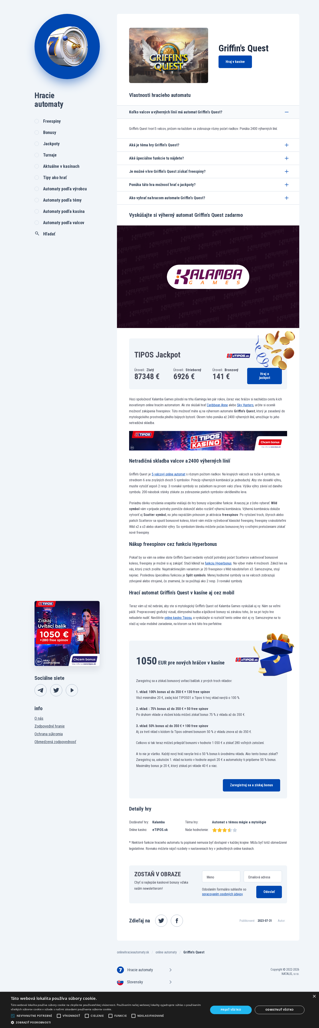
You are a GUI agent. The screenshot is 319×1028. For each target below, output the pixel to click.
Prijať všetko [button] (231, 1010)
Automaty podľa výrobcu (65, 188)
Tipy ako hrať (55, 177)
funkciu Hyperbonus (218, 563)
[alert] (159, 1010)
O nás (39, 718)
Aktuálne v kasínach (61, 166)
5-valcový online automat (168, 474)
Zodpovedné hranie (50, 726)
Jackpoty (51, 143)
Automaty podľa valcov (63, 222)
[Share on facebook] (177, 921)
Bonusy (49, 132)
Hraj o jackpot (264, 376)
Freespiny (52, 121)
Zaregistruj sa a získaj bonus (251, 785)
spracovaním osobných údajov (222, 894)
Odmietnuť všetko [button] (279, 1010)
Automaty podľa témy (62, 200)
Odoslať (269, 892)
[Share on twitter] (161, 921)
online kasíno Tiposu (178, 618)
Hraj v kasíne (235, 62)
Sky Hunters (245, 405)
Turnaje (50, 155)
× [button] (314, 996)
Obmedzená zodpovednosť (55, 741)
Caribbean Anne (217, 405)
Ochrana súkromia (49, 734)
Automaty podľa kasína (64, 211)
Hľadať (49, 234)
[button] (107, 1022)
